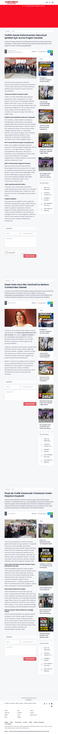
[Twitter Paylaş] (49, 51)
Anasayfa (7, 31)
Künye (11, 722)
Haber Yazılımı (32, 703)
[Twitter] (44, 704)
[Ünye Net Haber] (11, 2)
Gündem (19, 712)
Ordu (13, 31)
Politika (19, 717)
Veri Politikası (8, 724)
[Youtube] (51, 704)
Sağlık (6, 715)
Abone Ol (34, 51)
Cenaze (32, 712)
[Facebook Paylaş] (51, 54)
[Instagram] (49, 704)
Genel (6, 710)
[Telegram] (51, 706)
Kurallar (25, 722)
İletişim (6, 722)
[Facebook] (47, 704)
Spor (18, 710)
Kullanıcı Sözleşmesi (39, 722)
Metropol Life (33, 715)
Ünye (13, 489)
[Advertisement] (29, 18)
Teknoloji (7, 712)
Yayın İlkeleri (18, 722)
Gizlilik (30, 722)
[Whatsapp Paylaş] (51, 51)
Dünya (31, 710)
